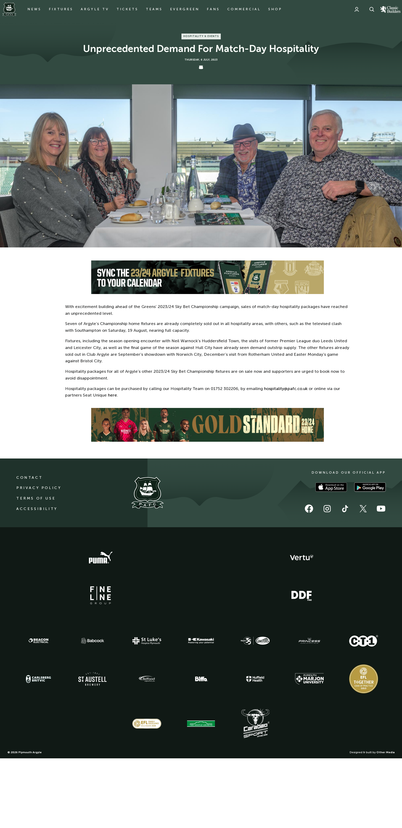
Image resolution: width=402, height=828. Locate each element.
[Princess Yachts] (309, 641)
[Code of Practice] (363, 678)
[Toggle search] (372, 9)
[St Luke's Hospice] (146, 641)
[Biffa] (201, 679)
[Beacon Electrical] (38, 641)
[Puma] (100, 558)
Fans (213, 9)
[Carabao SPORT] (255, 723)
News (34, 9)
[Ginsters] (255, 641)
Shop (275, 9)
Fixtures (61, 9)
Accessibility (36, 508)
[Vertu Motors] (301, 557)
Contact (29, 477)
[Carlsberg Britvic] (38, 679)
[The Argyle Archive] (201, 723)
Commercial (244, 9)
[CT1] (363, 640)
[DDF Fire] (301, 595)
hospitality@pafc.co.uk (286, 388)
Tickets (127, 9)
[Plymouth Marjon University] (309, 679)
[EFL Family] (146, 723)
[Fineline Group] (100, 595)
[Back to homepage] (9, 9)
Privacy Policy (38, 488)
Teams (154, 9)
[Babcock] (92, 641)
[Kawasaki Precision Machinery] (201, 641)
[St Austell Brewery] (92, 679)
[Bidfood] (146, 679)
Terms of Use (36, 498)
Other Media (385, 752)
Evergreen (184, 9)
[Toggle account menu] (356, 9)
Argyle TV (95, 9)
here (112, 395)
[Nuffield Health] (255, 679)
